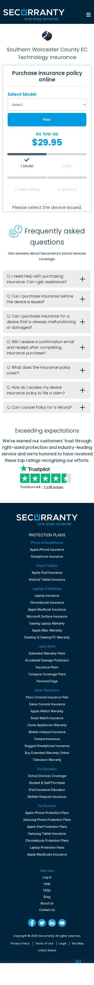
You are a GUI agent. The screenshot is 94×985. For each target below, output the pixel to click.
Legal (62, 943)
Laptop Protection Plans (47, 847)
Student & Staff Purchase (47, 783)
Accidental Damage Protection (47, 660)
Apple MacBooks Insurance (47, 854)
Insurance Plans (47, 667)
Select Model (22, 94)
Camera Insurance (47, 739)
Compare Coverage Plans (47, 674)
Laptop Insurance (47, 595)
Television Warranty (47, 760)
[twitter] (42, 923)
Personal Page (47, 681)
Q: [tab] (37, 279)
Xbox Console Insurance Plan (47, 697)
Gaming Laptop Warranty (47, 623)
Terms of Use (44, 943)
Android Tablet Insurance (47, 579)
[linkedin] (52, 923)
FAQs (47, 890)
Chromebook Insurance (47, 602)
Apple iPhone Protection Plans (47, 813)
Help (47, 884)
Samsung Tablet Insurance (47, 833)
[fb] (32, 923)
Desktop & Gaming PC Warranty (47, 637)
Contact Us (47, 910)
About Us (47, 903)
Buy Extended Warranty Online (47, 753)
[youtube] (62, 923)
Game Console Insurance (47, 704)
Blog (47, 897)
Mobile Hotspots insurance (47, 796)
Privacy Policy (20, 943)
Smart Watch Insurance (47, 718)
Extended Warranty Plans (47, 653)
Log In (47, 877)
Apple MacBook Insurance (47, 609)
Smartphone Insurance (47, 556)
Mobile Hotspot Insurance (47, 732)
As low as (47, 134)
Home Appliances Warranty (47, 725)
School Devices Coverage (47, 776)
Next (47, 119)
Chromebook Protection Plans (47, 840)
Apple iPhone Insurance (47, 549)
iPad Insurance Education (47, 790)
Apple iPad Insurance (47, 572)
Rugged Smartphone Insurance (47, 746)
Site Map (78, 943)
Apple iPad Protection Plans (47, 826)
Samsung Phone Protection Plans (47, 819)
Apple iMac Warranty (47, 630)
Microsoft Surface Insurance (47, 616)
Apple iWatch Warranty (47, 711)
